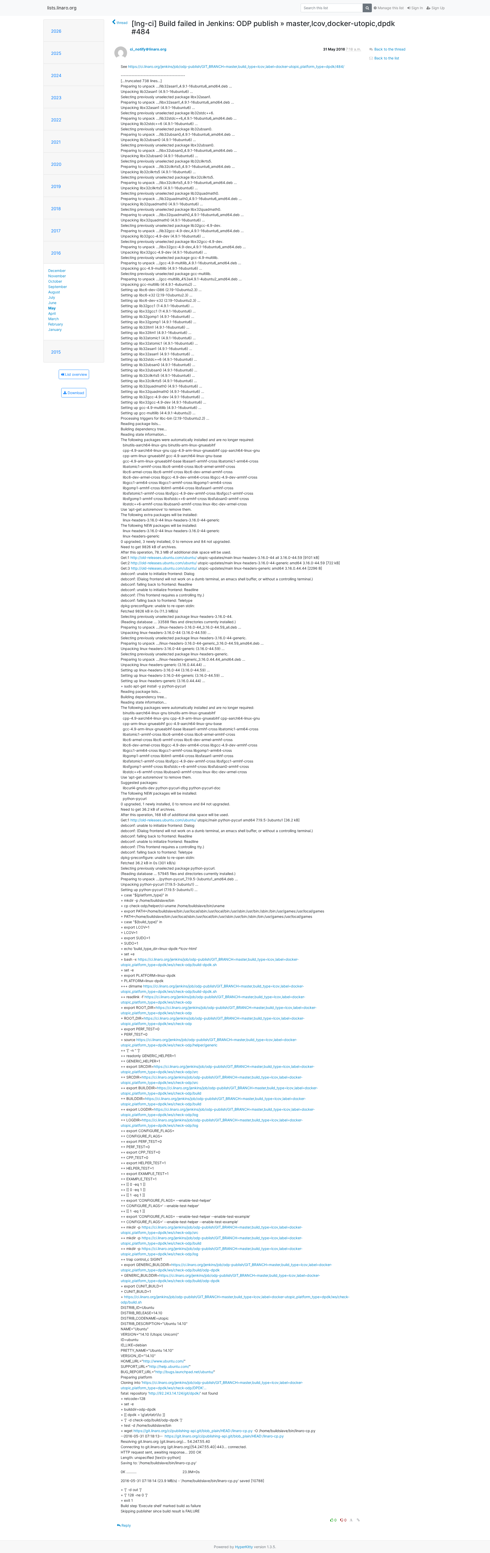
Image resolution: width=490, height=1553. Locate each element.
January (55, 329)
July (51, 297)
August (54, 292)
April (52, 313)
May (52, 308)
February (55, 324)
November (57, 276)
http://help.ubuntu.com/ (169, 1366)
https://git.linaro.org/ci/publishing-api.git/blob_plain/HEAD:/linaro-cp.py (193, 1431)
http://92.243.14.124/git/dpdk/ (174, 1393)
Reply (125, 1525)
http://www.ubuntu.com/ (163, 1361)
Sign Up (438, 8)
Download (75, 393)
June (52, 302)
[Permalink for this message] (358, 1520)
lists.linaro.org (62, 7)
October (55, 281)
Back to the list (386, 58)
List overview (75, 374)
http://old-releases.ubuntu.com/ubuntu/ (163, 557)
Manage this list (390, 8)
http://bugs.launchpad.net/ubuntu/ (184, 1372)
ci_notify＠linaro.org (148, 49)
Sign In (416, 8)
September (57, 286)
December (57, 270)
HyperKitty (244, 1547)
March (53, 319)
